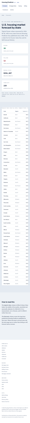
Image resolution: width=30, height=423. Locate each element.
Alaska (5, 189)
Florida (5, 192)
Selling (25, 5)
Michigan (6, 246)
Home (3, 15)
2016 (3, 386)
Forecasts (5, 5)
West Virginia (7, 283)
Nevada (5, 165)
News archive (5, 380)
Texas (5, 226)
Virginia (5, 179)
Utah (5, 138)
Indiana (5, 250)
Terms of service (5, 401)
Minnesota (6, 199)
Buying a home (5, 367)
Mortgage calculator (6, 373)
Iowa (5, 263)
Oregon (5, 152)
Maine (5, 172)
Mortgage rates (5, 365)
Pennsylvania (7, 233)
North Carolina (7, 206)
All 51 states (4, 345)
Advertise (4, 397)
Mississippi (6, 280)
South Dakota (7, 216)
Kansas (5, 253)
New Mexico (6, 219)
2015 (3, 388)
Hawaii (5, 114)
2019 (3, 384)
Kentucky (6, 266)
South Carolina (7, 223)
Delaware (6, 182)
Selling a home (5, 369)
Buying (20, 5)
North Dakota (7, 236)
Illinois (5, 229)
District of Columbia (8, 131)
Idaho (5, 155)
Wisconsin (6, 202)
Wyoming (6, 196)
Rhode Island (7, 148)
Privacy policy (5, 399)
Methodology (5, 395)
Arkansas (6, 270)
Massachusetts (7, 121)
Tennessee (6, 209)
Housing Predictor (10, 2)
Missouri (6, 243)
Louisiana (6, 277)
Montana (6, 158)
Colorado (6, 135)
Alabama (6, 260)
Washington (6, 124)
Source (3, 96)
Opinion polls (5, 382)
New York (6, 142)
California (6, 118)
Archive (12, 9)
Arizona (5, 175)
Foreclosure (5, 9)
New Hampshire (7, 145)
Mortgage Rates (12, 5)
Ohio (5, 256)
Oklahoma (6, 273)
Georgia (5, 212)
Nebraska (6, 239)
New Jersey (6, 128)
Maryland (6, 169)
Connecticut (6, 162)
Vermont (6, 185)
